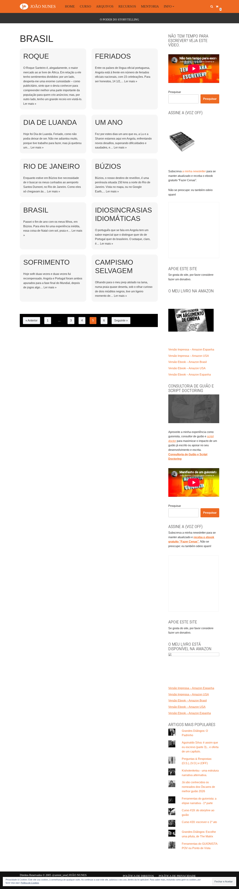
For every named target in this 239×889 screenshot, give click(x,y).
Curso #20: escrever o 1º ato (199, 822)
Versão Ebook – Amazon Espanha (189, 374)
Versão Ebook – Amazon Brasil (187, 361)
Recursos (127, 6)
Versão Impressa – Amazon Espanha (191, 349)
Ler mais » (29, 103)
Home (70, 6)
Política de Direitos (138, 875)
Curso (85, 6)
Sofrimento (46, 262)
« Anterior (31, 320)
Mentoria (150, 6)
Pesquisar (174, 92)
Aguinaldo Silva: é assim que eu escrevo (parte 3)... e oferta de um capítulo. (200, 747)
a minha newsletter (194, 171)
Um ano (109, 122)
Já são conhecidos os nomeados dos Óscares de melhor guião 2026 (198, 787)
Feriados (113, 56)
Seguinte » (121, 320)
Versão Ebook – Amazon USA (187, 368)
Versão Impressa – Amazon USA (188, 355)
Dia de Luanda (50, 122)
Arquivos (105, 6)
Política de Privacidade (177, 875)
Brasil (35, 210)
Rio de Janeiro (51, 166)
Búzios (108, 166)
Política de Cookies (30, 883)
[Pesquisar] (211, 6)
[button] (173, 6)
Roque (36, 56)
